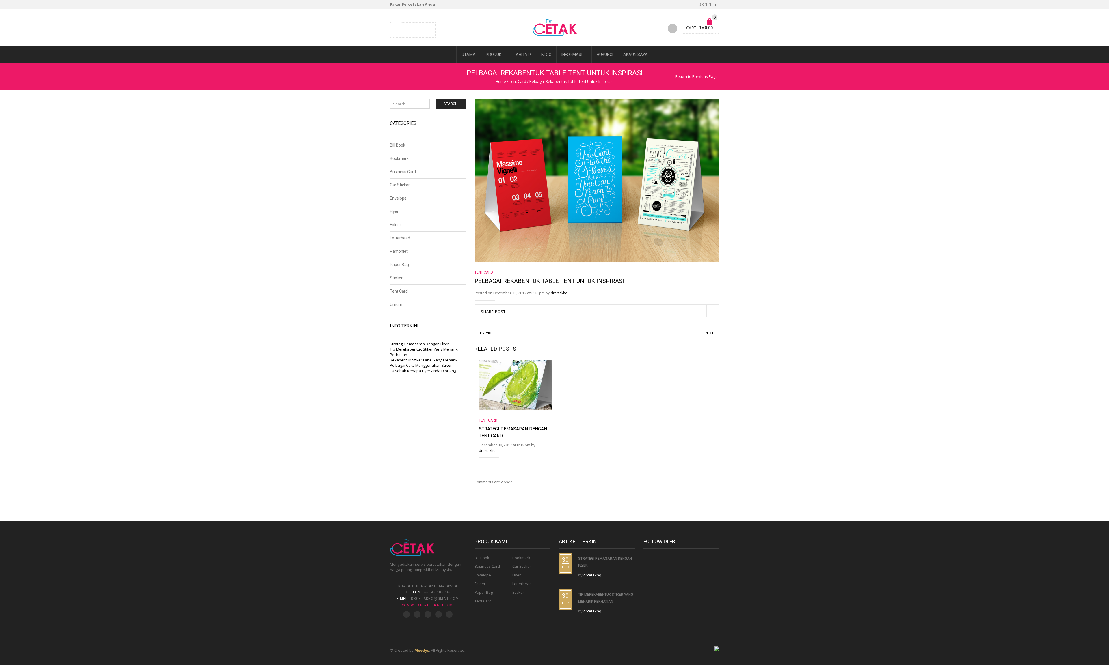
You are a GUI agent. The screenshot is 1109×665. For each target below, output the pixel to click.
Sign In (705, 4)
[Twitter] (398, 29)
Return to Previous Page (696, 76)
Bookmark (399, 158)
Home (501, 81)
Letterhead (400, 238)
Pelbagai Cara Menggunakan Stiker (421, 365)
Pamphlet (399, 251)
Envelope (398, 198)
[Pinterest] (412, 29)
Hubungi (605, 54)
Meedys (421, 650)
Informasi (571, 54)
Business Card (403, 171)
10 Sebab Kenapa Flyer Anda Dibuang (423, 370)
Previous (488, 333)
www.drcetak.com (427, 605)
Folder (395, 224)
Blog (546, 54)
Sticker (396, 278)
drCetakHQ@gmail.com (435, 599)
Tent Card (517, 81)
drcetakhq (559, 293)
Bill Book (397, 145)
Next (710, 333)
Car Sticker (400, 185)
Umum (396, 304)
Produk (493, 54)
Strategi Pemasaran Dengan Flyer (419, 343)
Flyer (394, 211)
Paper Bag (399, 264)
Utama (469, 54)
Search (451, 104)
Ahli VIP (523, 54)
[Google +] (419, 29)
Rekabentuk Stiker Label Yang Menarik (423, 360)
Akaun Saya (635, 54)
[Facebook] (405, 29)
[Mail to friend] (426, 29)
